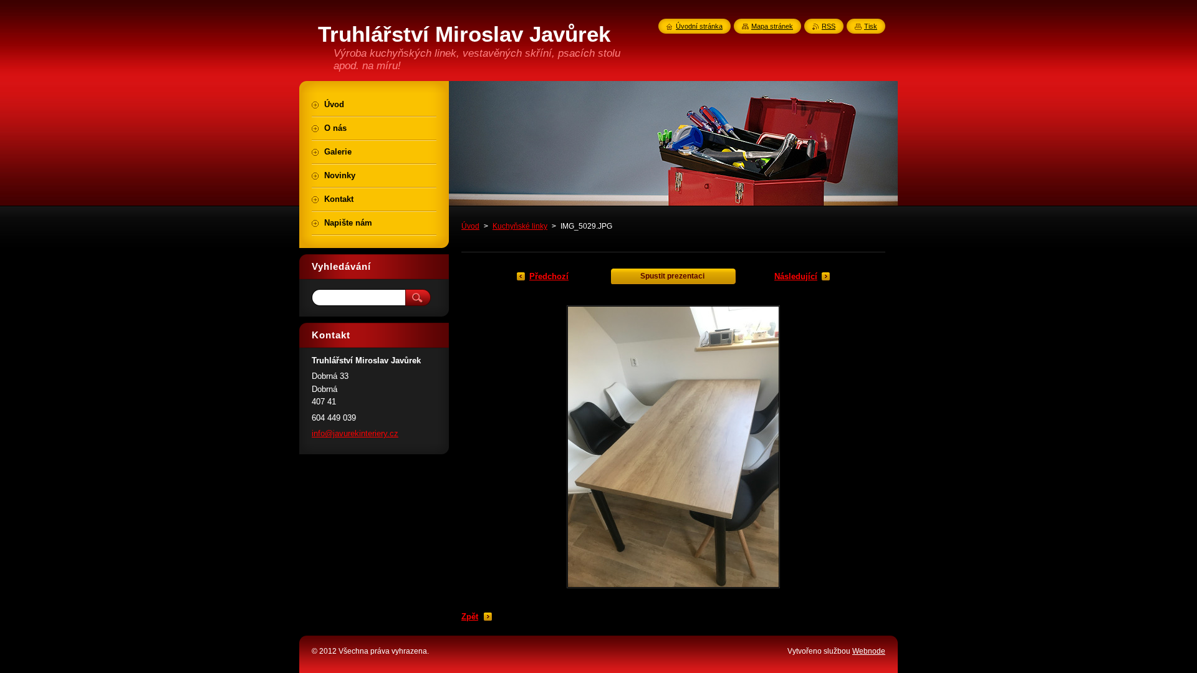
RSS (828, 26)
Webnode (868, 651)
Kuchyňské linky (520, 226)
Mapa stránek (772, 26)
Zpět (469, 616)
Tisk (870, 26)
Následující (795, 276)
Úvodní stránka (699, 26)
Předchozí (549, 276)
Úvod (470, 226)
